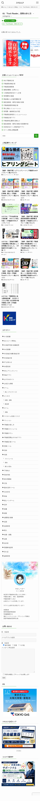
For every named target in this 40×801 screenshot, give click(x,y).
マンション (7, 420)
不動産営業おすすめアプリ (12, 437)
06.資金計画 (8, 358)
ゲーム (6, 388)
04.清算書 (7, 349)
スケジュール (9, 459)
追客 (5, 539)
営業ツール (7, 446)
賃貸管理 (7, 526)
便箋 (6, 412)
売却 (5, 450)
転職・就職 (8, 400)
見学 (5, 505)
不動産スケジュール (10, 429)
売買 (5, 455)
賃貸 (5, 522)
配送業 (7, 404)
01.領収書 (7, 336)
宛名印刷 (7, 475)
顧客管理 (7, 556)
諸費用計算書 (8, 517)
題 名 (5, 643)
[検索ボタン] (2, 2)
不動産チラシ (8, 433)
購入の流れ (8, 466)
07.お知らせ (8, 362)
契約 (6, 462)
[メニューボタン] (37, 2)
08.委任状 (7, 366)
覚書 (5, 509)
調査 (5, 513)
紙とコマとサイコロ (11, 392)
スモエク (20, 3)
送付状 (6, 543)
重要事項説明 (8, 547)
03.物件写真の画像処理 (11, 345)
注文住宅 (7, 492)
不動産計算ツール (10, 442)
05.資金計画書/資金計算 (12, 353)
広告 (5, 483)
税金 (5, 496)
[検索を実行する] (36, 136)
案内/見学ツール (9, 487)
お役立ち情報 (8, 383)
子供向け (7, 470)
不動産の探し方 (9, 425)
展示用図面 (7, 479)
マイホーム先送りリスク (12, 416)
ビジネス (7, 396)
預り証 (6, 552)
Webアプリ (7, 375)
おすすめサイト (9, 379)
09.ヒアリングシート (11, 371)
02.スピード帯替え (10, 21)
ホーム (6, 408)
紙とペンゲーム (9, 500)
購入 (5, 530)
